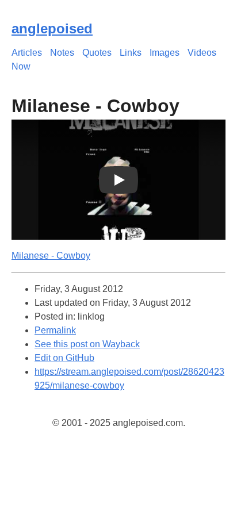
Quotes (97, 52)
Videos (202, 52)
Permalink (55, 330)
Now (21, 66)
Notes (62, 52)
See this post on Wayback (87, 344)
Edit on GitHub (64, 358)
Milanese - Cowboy (51, 255)
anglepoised (52, 28)
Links (131, 52)
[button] (118, 180)
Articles (27, 52)
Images (164, 52)
